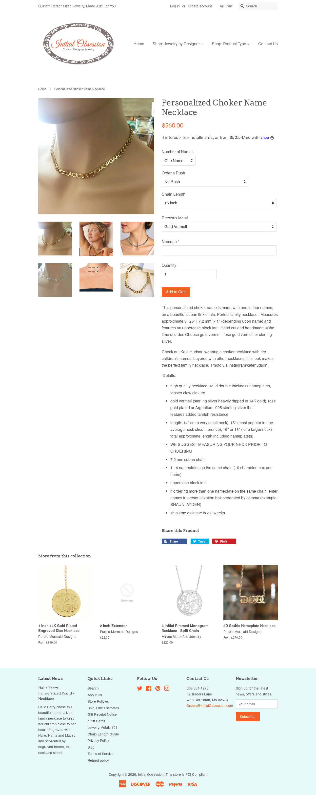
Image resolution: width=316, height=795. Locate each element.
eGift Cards (96, 720)
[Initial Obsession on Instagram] (166, 689)
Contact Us (268, 43)
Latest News (50, 678)
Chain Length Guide (103, 734)
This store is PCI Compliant (187, 774)
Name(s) (169, 241)
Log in (175, 5)
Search (93, 688)
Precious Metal (175, 218)
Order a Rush (173, 173)
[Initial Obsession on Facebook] (149, 689)
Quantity (169, 265)
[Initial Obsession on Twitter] (139, 689)
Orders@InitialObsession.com (209, 705)
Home (139, 43)
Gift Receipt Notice (102, 714)
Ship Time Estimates (103, 707)
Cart (229, 5)
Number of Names (178, 151)
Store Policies (98, 701)
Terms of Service (101, 753)
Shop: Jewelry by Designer (177, 43)
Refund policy (98, 760)
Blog (91, 747)
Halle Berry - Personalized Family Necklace (56, 693)
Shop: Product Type (229, 43)
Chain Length (173, 194)
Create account (200, 5)
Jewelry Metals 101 (103, 727)
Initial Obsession (151, 774)
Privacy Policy (98, 740)
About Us (95, 694)
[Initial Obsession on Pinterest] (157, 689)
